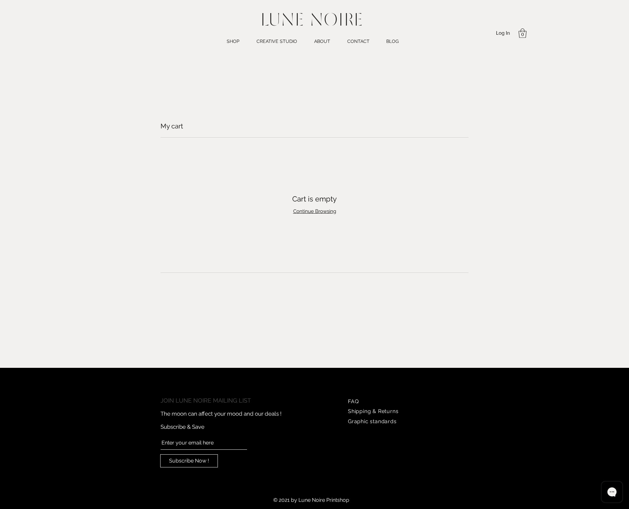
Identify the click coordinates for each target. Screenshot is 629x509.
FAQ (353, 401)
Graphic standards (372, 421)
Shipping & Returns (373, 411)
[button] (522, 33)
